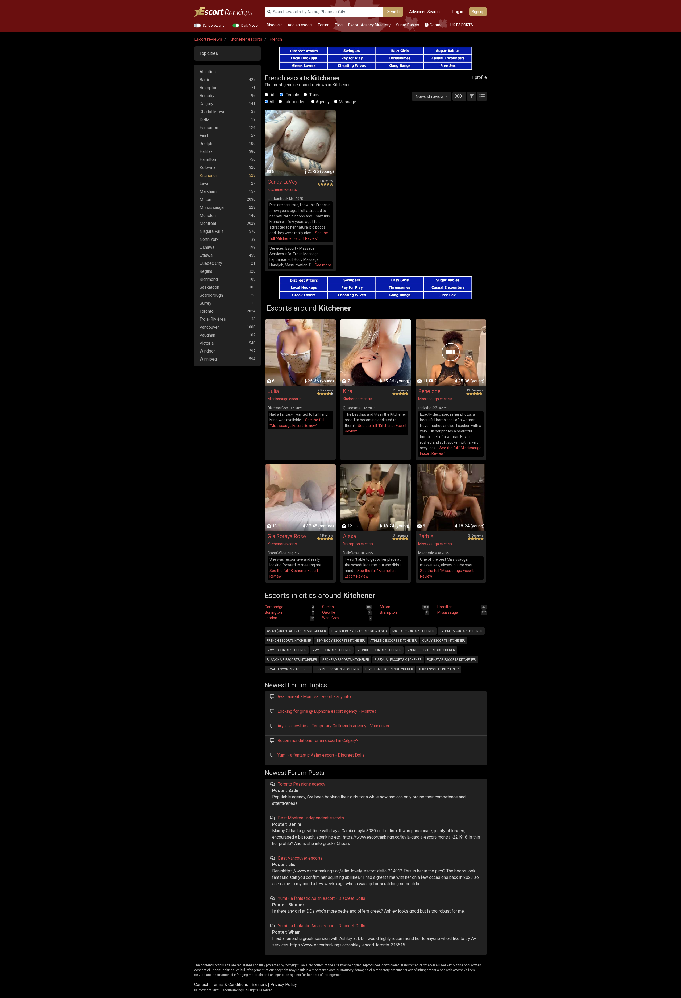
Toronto (207, 311)
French (275, 39)
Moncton (208, 215)
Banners (259, 984)
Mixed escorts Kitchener (413, 631)
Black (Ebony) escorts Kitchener (359, 631)
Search (393, 11)
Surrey (205, 303)
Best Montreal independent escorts (311, 817)
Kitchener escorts (245, 39)
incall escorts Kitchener (288, 669)
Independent (295, 101)
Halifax (206, 151)
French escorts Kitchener (289, 640)
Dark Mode (249, 25)
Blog (339, 25)
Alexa (349, 536)
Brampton (208, 87)
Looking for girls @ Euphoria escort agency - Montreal (327, 711)
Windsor (207, 351)
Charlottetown (212, 111)
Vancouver (209, 327)
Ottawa (206, 255)
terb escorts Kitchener (438, 669)
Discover (274, 25)
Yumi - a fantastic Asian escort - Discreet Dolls (321, 755)
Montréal (208, 223)
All (272, 94)
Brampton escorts (358, 544)
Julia (273, 391)
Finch (204, 135)
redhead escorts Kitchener (345, 660)
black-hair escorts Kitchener (292, 660)
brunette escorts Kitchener (431, 650)
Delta (204, 119)
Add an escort (300, 25)
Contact (436, 25)
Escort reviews (208, 39)
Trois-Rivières (213, 319)
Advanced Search (424, 11)
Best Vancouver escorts (300, 858)
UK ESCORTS (461, 25)
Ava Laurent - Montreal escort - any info (314, 696)
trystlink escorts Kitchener (389, 669)
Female (291, 94)
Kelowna (207, 167)
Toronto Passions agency (301, 784)
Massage (347, 101)
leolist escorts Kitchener (337, 669)
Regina (206, 271)
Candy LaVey (282, 182)
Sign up (478, 11)
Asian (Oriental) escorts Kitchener (296, 631)
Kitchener (208, 175)
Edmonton (209, 127)
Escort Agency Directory (369, 25)
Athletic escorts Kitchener (393, 640)
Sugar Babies (407, 25)
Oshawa (207, 247)
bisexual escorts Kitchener (398, 660)
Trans (313, 94)
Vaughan (207, 335)
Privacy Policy (283, 984)
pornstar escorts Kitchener (451, 660)
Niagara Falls (212, 231)
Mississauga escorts (285, 399)
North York (209, 239)
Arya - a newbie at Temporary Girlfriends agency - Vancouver (333, 725)
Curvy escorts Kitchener (443, 640)
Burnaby (207, 95)
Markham (208, 191)
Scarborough (211, 295)
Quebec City (211, 263)
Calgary (206, 103)
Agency (323, 101)
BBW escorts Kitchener (286, 650)
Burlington (273, 612)
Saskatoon (209, 287)
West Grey (330, 618)
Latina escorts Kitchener (461, 631)
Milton (205, 199)
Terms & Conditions (230, 984)
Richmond (209, 279)
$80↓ (459, 96)
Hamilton (208, 159)
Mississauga (212, 207)
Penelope (429, 391)
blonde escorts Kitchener (379, 650)
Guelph (206, 143)
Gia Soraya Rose (287, 536)
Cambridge (274, 607)
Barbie (425, 536)
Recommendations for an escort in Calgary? (317, 740)
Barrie (205, 79)
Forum (323, 25)
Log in (457, 11)
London (271, 618)
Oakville (328, 612)
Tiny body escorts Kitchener (341, 640)
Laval (204, 183)
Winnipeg (208, 359)
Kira (347, 391)
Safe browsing (214, 25)
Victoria (207, 343)
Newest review (430, 96)
